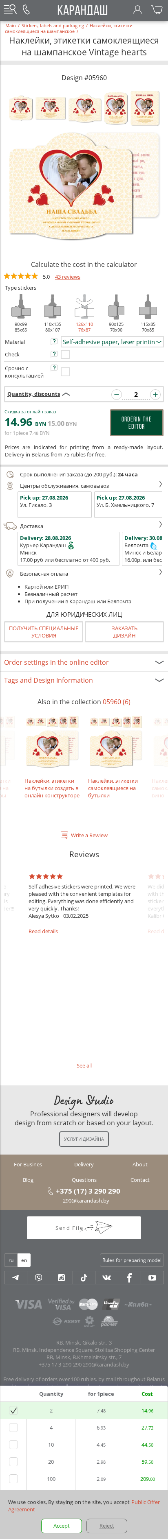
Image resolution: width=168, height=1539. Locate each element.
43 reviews (67, 276)
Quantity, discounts (33, 393)
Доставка (31, 526)
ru (11, 1260)
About (140, 1164)
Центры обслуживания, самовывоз (64, 485)
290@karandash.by (86, 1200)
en (24, 1260)
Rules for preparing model (131, 1260)
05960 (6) (116, 701)
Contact (140, 1179)
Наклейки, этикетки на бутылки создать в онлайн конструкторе (52, 788)
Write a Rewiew (89, 835)
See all (84, 1065)
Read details (43, 931)
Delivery (84, 1164)
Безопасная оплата (44, 573)
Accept (61, 1525)
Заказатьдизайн (124, 631)
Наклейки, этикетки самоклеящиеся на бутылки (113, 788)
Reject (106, 1525)
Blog (28, 1179)
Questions (84, 1179)
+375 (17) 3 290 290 (88, 1191)
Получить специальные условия (43, 631)
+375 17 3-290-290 (60, 1364)
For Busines (28, 1164)
